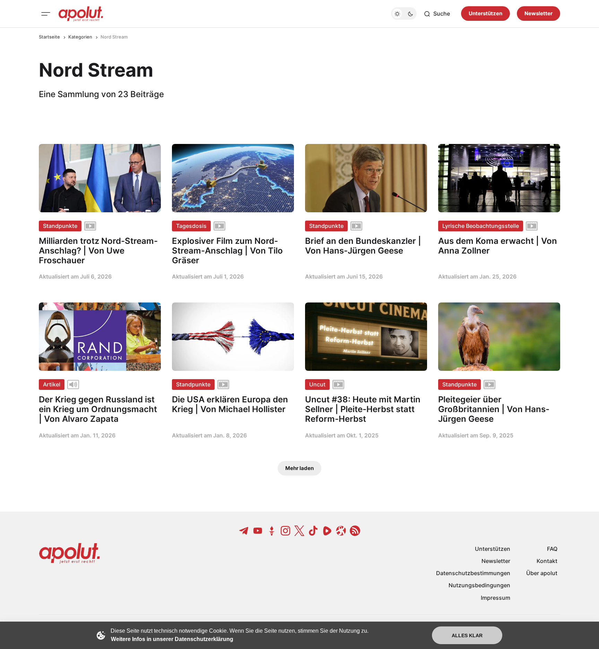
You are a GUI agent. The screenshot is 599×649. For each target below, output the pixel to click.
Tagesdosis (191, 225)
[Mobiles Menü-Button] (46, 14)
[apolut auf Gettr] (272, 531)
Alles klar (467, 635)
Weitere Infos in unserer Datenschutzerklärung (172, 639)
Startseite (49, 37)
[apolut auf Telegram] (244, 531)
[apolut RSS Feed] (355, 531)
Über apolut (541, 573)
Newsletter (538, 13)
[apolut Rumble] (327, 531)
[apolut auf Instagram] (285, 531)
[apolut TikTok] (313, 531)
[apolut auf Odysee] (341, 531)
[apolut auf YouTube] (258, 531)
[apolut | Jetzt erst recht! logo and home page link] (80, 14)
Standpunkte (60, 225)
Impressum (495, 597)
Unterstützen (485, 13)
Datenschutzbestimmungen (473, 573)
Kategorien (80, 37)
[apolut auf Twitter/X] (299, 531)
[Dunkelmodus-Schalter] (404, 14)
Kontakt (547, 560)
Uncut (317, 384)
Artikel (51, 384)
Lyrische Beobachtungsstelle (480, 225)
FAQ (552, 548)
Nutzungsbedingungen (479, 585)
